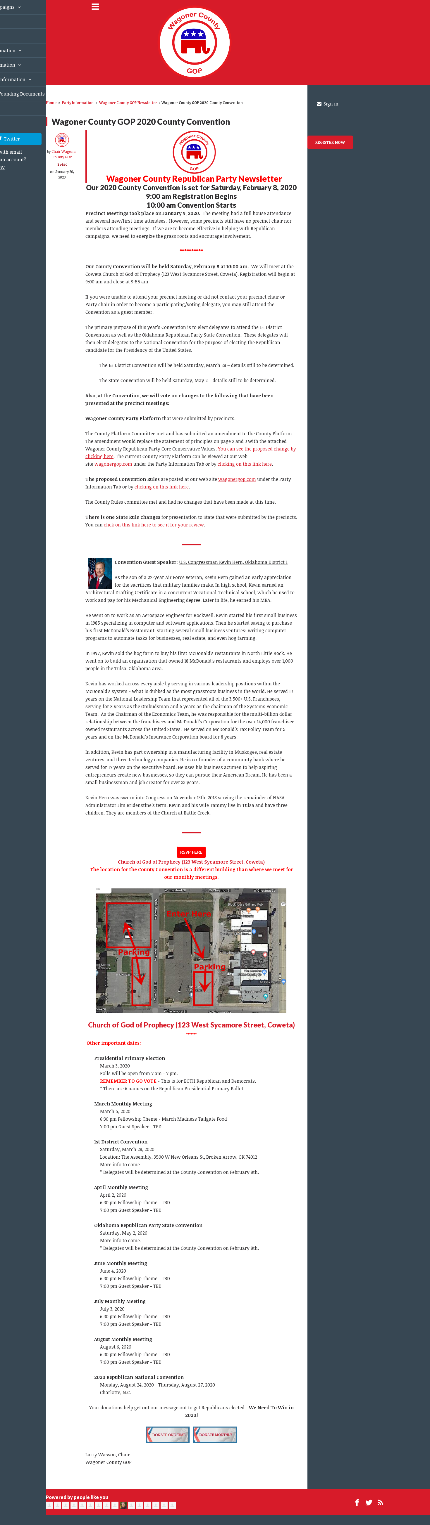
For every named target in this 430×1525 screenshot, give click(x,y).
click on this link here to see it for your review (154, 524)
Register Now (330, 142)
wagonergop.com (113, 464)
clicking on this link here (245, 464)
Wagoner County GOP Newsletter (128, 102)
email (9, 193)
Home (51, 102)
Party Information (78, 102)
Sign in (330, 103)
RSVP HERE (191, 852)
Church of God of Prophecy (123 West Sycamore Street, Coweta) (191, 1024)
